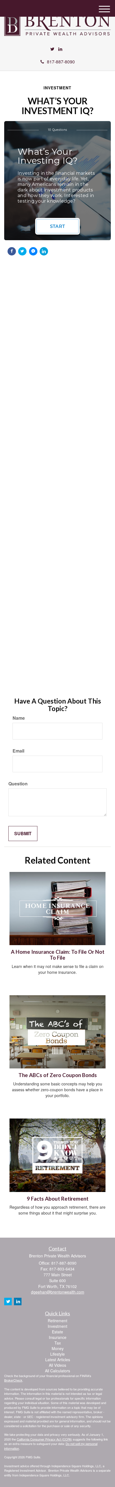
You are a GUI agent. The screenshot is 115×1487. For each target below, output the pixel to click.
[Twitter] (52, 49)
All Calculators (57, 1370)
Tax (57, 1343)
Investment (57, 1326)
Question (18, 784)
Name (19, 718)
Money (58, 1348)
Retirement (57, 1320)
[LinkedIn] (60, 49)
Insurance (57, 1337)
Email (18, 751)
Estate (57, 1331)
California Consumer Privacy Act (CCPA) (44, 1439)
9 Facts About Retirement (57, 1199)
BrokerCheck (13, 1380)
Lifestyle (57, 1354)
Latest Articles (57, 1359)
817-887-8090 (61, 61)
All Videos (57, 1365)
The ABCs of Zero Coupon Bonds (57, 1075)
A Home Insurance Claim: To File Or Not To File (57, 955)
